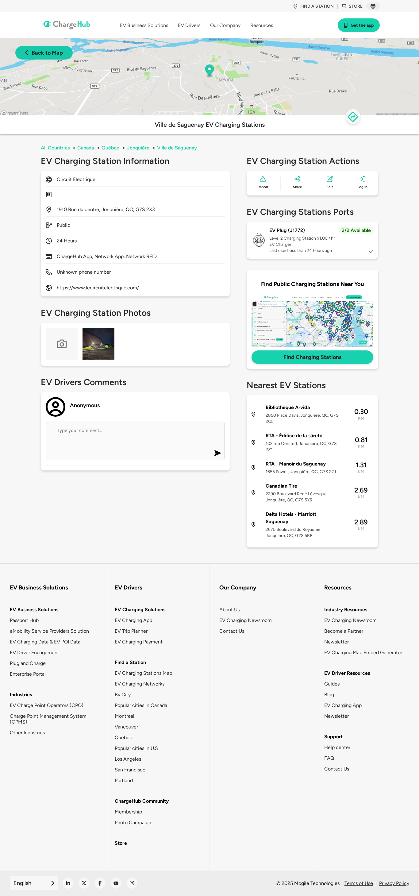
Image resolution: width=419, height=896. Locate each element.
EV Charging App (133, 620)
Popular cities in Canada (141, 705)
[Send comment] (217, 453)
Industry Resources (345, 609)
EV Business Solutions (34, 609)
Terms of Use (358, 883)
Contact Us (231, 631)
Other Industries (27, 733)
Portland (124, 780)
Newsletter (336, 642)
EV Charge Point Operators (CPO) (46, 705)
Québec (110, 148)
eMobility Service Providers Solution (49, 631)
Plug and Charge (28, 663)
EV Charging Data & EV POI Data (45, 642)
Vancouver (126, 727)
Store (356, 6)
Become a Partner (343, 631)
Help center (337, 747)
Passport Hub (24, 620)
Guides (332, 684)
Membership (128, 812)
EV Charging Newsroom (245, 620)
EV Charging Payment (139, 642)
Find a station (317, 6)
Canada (85, 148)
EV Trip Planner (131, 631)
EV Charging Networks (139, 684)
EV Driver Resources (347, 673)
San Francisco (130, 770)
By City (123, 694)
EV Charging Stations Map (143, 673)
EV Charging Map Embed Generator (363, 652)
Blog (329, 694)
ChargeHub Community (142, 801)
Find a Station (130, 662)
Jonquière (138, 148)
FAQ (329, 758)
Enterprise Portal (28, 674)
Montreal (124, 716)
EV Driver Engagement (34, 652)
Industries (21, 694)
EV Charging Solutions (140, 609)
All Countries (55, 148)
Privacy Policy (394, 883)
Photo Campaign (133, 822)
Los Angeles (128, 759)
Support (333, 737)
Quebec (123, 737)
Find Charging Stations (312, 357)
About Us (229, 609)
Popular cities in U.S (136, 748)
